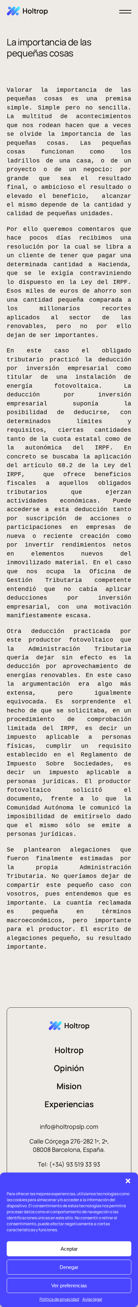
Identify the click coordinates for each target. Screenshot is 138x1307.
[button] (128, 1181)
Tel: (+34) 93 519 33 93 (69, 1164)
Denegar (69, 1267)
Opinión (69, 1067)
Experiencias (69, 1103)
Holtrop (69, 1049)
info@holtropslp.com (69, 1126)
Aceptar (69, 1249)
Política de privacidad (59, 1299)
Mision (69, 1085)
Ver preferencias (69, 1285)
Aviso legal (92, 1299)
